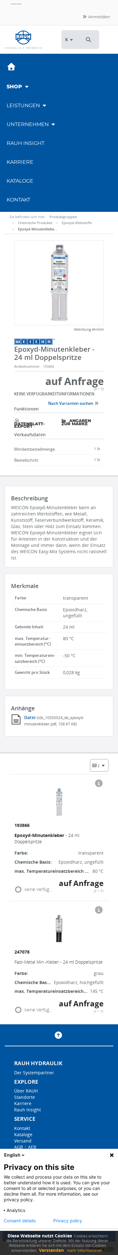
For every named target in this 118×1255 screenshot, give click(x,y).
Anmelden (98, 16)
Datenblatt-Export (29, 424)
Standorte (24, 1097)
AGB (18, 1147)
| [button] (99, 765)
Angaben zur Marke (76, 422)
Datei (30, 717)
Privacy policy (67, 1220)
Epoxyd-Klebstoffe (77, 222)
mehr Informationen (84, 1250)
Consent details (20, 1220)
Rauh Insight (27, 1110)
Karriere (20, 162)
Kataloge (20, 181)
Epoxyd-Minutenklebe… (37, 229)
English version (16, 4)
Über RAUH (26, 1091)
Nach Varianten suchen (71, 403)
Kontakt (18, 200)
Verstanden (51, 1250)
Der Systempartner (34, 1073)
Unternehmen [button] (28, 124)
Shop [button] (15, 87)
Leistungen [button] (24, 105)
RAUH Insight (25, 143)
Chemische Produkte (35, 222)
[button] (88, 39)
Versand (22, 1141)
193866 (22, 825)
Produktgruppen (63, 216)
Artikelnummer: (27, 366)
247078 (22, 952)
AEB (32, 1147)
